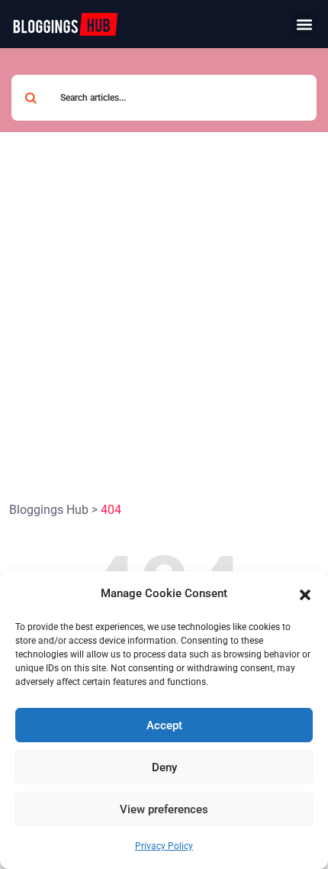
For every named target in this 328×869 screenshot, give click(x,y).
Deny (164, 767)
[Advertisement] (164, 304)
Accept (164, 725)
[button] (305, 594)
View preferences (164, 809)
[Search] (30, 98)
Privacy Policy (164, 846)
